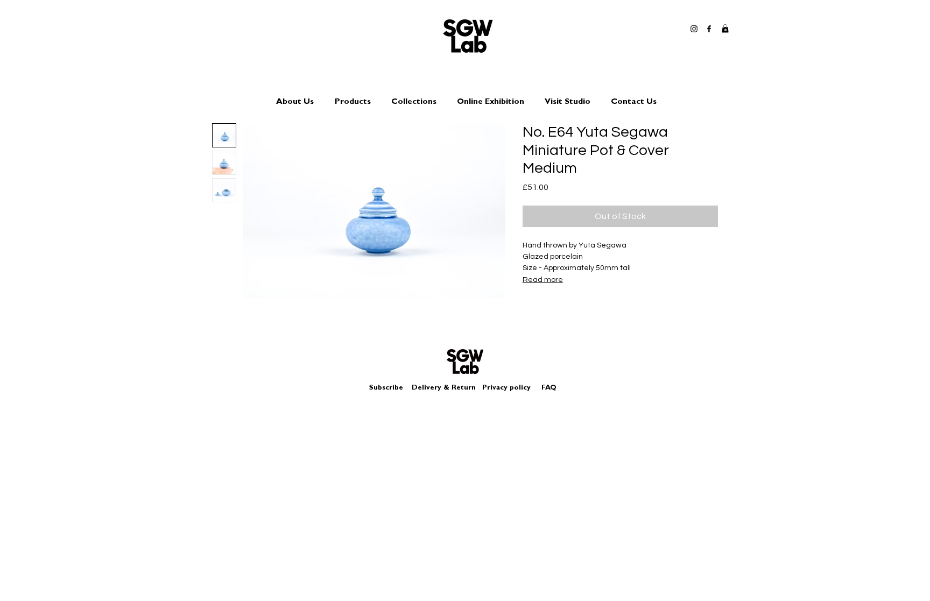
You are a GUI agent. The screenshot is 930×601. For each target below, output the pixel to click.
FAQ (548, 388)
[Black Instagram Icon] (694, 28)
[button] (725, 28)
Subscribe (386, 388)
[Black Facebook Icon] (709, 28)
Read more (543, 280)
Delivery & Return (444, 388)
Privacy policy (510, 388)
